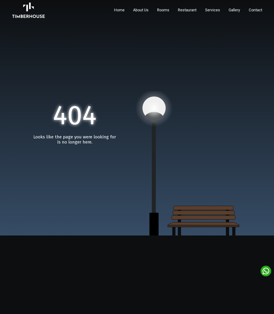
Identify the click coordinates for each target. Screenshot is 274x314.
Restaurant (187, 10)
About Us (141, 10)
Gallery (234, 10)
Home (119, 10)
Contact (255, 10)
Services (212, 10)
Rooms (163, 10)
